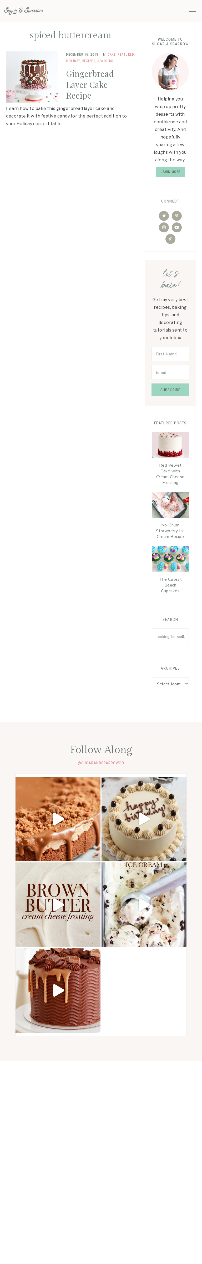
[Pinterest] (177, 216)
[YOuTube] (177, 227)
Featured (126, 54)
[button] (192, 10)
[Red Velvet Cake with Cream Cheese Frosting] (170, 446)
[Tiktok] (170, 239)
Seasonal (105, 61)
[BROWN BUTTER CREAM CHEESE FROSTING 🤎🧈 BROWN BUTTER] (58, 904)
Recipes (88, 61)
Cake (112, 54)
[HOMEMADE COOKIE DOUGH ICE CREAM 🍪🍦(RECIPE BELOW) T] (144, 904)
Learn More (170, 172)
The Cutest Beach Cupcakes (170, 585)
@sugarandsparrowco (101, 763)
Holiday (73, 61)
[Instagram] (164, 227)
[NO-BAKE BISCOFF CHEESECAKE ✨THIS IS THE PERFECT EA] (58, 819)
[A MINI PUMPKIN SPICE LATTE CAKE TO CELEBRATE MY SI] (144, 819)
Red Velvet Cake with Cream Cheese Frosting (170, 474)
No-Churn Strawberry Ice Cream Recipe (170, 531)
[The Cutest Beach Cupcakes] (170, 560)
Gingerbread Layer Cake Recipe (90, 84)
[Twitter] (164, 216)
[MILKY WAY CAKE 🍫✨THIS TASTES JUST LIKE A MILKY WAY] (58, 990)
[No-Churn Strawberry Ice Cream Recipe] (170, 506)
